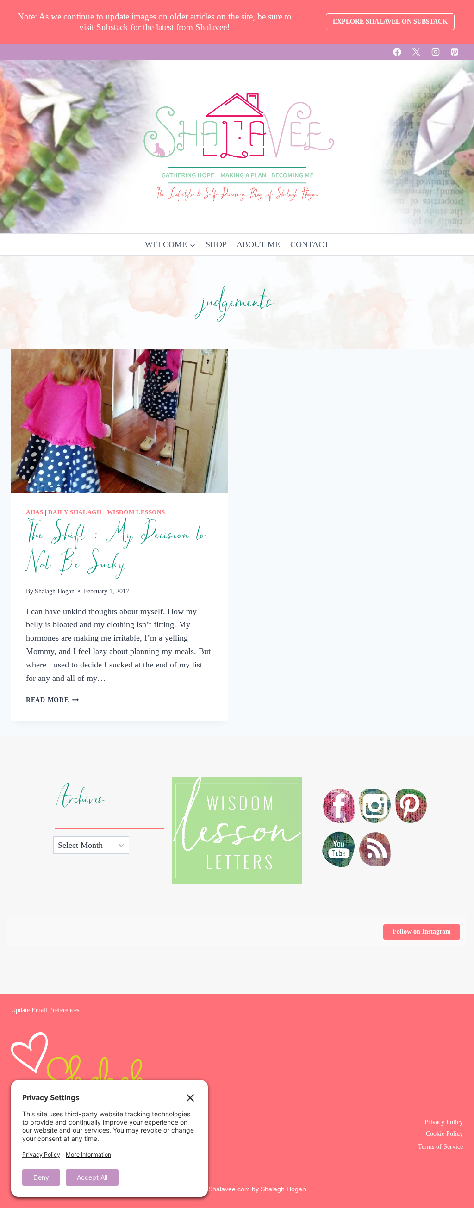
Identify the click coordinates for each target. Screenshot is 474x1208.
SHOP (216, 244)
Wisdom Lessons (136, 512)
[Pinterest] (454, 52)
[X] (416, 52)
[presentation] (119, 421)
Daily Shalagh (74, 512)
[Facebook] (397, 52)
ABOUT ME (258, 244)
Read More (52, 700)
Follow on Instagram (422, 931)
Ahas (35, 512)
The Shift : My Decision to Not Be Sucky (115, 549)
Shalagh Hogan (55, 591)
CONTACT (309, 244)
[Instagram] (435, 52)
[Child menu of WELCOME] (170, 244)
